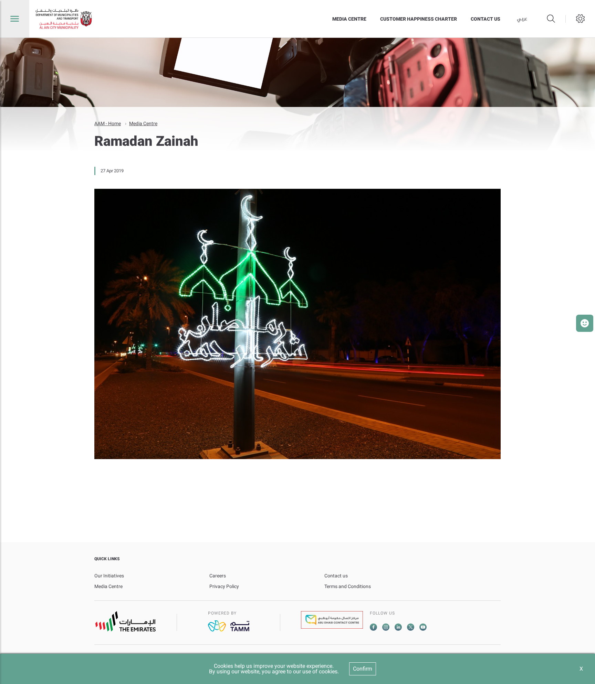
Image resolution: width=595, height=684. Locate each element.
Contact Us (485, 19)
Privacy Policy (224, 586)
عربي (522, 19)
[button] (584, 323)
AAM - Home (107, 123)
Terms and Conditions (347, 586)
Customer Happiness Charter (418, 19)
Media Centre (349, 19)
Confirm (362, 668)
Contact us (336, 575)
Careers (217, 575)
